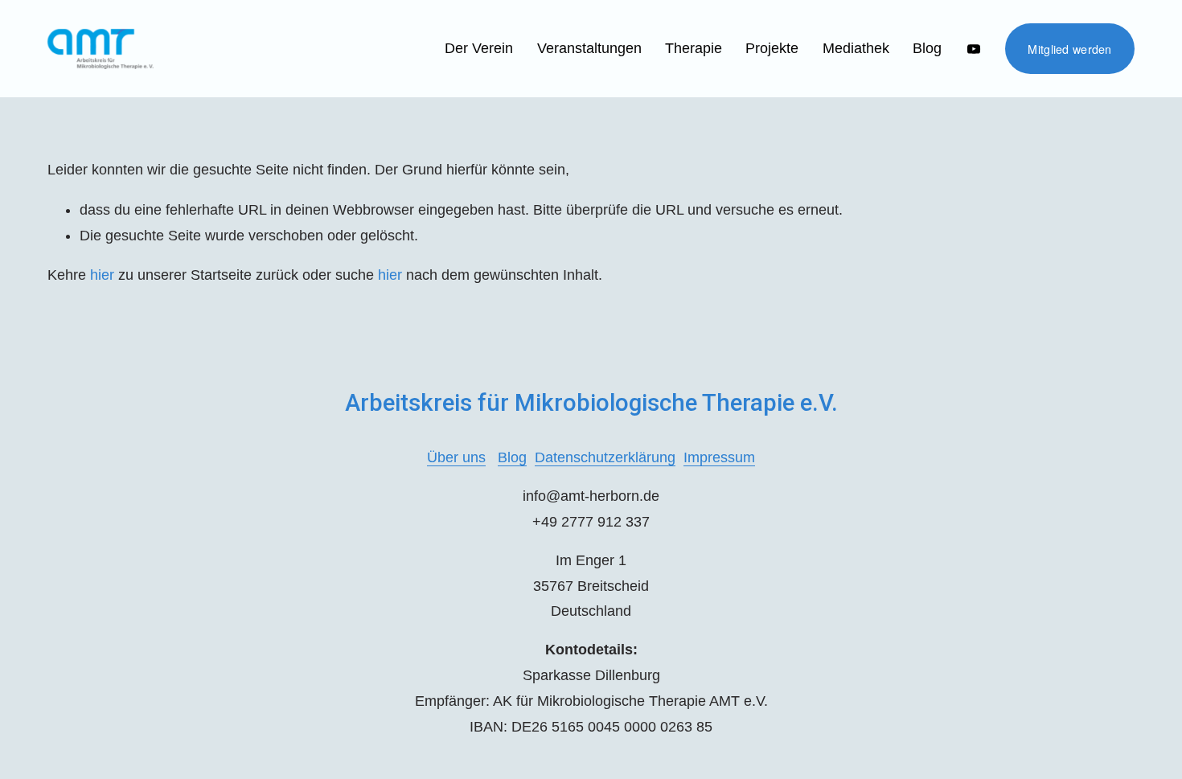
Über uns (456, 457)
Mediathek (856, 48)
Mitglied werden (1069, 49)
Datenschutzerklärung (605, 457)
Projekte (771, 48)
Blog (927, 48)
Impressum (719, 457)
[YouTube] (974, 49)
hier (102, 275)
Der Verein (479, 48)
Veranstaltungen (589, 48)
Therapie (693, 48)
